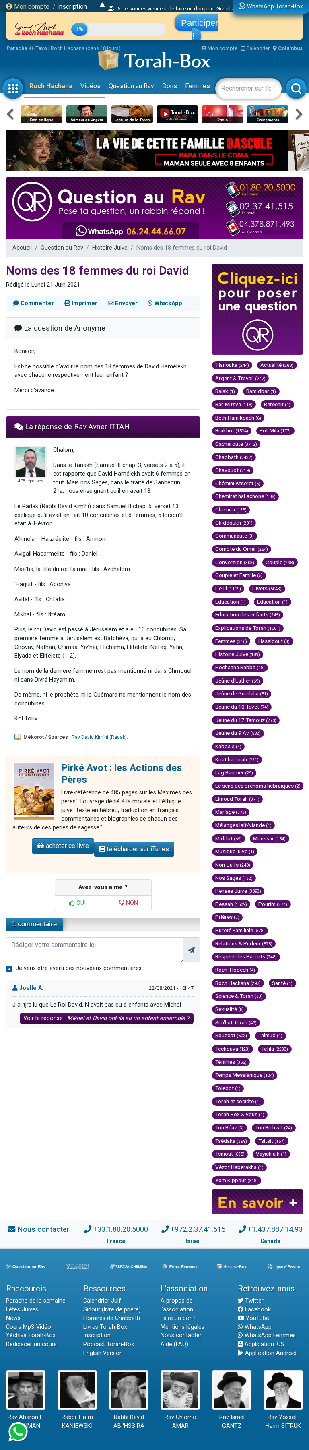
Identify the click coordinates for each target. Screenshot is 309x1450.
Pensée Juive (238, 890)
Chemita (231, 509)
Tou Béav (229, 1127)
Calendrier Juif (102, 1300)
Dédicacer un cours (31, 1344)
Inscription (72, 6)
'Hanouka (232, 365)
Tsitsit (271, 1141)
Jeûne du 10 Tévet (241, 706)
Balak (225, 391)
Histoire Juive (110, 247)
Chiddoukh (234, 522)
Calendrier (257, 48)
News (13, 1318)
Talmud (270, 1035)
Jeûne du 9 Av (238, 733)
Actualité (276, 365)
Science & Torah (239, 996)
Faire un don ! (178, 1318)
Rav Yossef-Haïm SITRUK (283, 1421)
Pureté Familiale (240, 930)
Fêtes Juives (22, 1309)
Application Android (270, 1353)
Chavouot (232, 470)
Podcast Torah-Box (108, 1344)
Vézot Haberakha (239, 1167)
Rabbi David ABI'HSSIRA (128, 1421)
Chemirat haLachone (245, 496)
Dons (169, 86)
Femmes (197, 86)
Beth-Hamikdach (238, 417)
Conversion (234, 562)
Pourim (272, 904)
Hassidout (274, 641)
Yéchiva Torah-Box (31, 1335)
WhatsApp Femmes (269, 1335)
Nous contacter (43, 1229)
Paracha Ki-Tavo (26, 48)
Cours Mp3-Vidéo (28, 1327)
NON (131, 903)
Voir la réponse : (106, 1018)
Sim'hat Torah (236, 1022)
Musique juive (234, 851)
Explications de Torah (247, 628)
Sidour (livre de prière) (112, 1309)
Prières (227, 917)
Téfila (274, 1048)
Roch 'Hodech (235, 969)
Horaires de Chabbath (111, 1318)
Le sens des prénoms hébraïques (258, 785)
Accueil (22, 247)
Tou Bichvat (273, 1127)
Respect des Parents (246, 956)
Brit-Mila (275, 430)
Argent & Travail (240, 378)
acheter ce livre (66, 846)
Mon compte (30, 6)
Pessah (231, 904)
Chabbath (234, 457)
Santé (282, 983)
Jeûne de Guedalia (241, 693)
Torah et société (238, 1101)
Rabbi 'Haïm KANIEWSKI (77, 1421)
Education (230, 601)
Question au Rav (131, 86)
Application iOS (263, 1344)
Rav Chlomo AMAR (180, 1421)
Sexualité (229, 1009)
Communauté (234, 535)
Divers (267, 588)
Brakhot (231, 430)
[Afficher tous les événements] (102, 6)
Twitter (253, 1300)
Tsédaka (231, 1141)
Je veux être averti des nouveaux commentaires (79, 968)
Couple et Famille (239, 575)
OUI (80, 903)
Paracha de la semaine (36, 1300)
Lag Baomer (234, 772)
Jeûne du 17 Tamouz (245, 720)
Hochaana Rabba (240, 667)
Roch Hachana (50, 86)
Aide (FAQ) (174, 1344)
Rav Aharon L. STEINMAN (26, 1421)
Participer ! (199, 29)
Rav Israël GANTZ (232, 1421)
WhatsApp (257, 1327)
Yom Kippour (236, 1180)
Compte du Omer (241, 549)
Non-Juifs (232, 864)
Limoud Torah (237, 799)
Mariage (230, 812)
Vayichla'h (271, 1153)
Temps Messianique (244, 1074)
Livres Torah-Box (105, 1327)
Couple (280, 562)
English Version (103, 1353)
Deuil (228, 588)
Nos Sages (234, 878)
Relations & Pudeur (243, 943)
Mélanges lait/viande (243, 825)
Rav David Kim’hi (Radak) (99, 737)
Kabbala (228, 746)
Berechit (277, 404)
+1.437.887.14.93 (275, 1229)
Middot (228, 838)
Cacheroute (236, 444)
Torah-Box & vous (239, 1114)
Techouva (232, 1048)
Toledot (228, 1088)
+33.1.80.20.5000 (120, 1229)
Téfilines (231, 1062)
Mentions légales (182, 1327)
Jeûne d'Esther (237, 680)
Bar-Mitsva (234, 404)
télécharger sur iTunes (137, 849)
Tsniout (230, 1153)
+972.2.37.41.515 (198, 1229)
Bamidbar (261, 391)
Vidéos (90, 86)
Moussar (269, 838)
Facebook (257, 1309)
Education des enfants (247, 614)
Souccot (231, 1035)
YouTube (256, 1318)
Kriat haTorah (237, 759)
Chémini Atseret (237, 483)
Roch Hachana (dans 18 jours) (86, 48)
